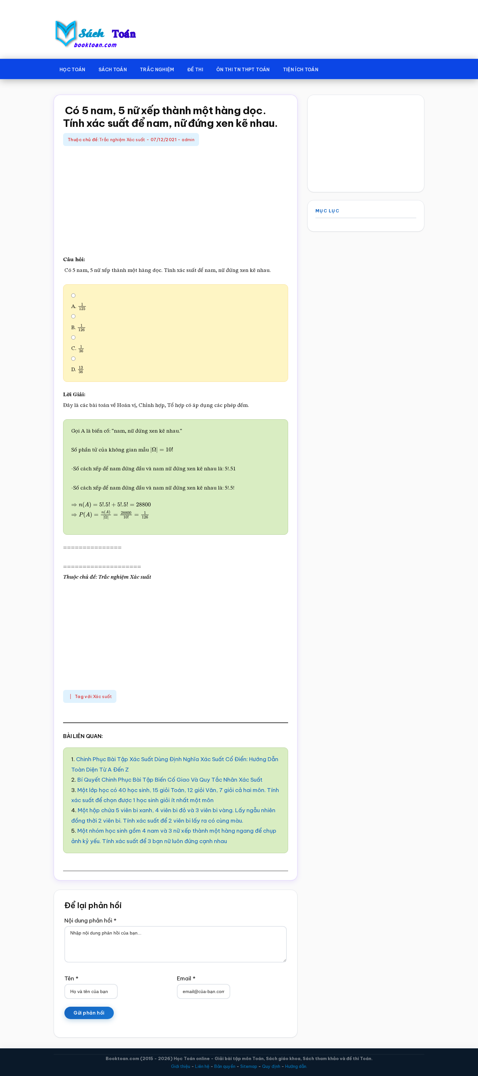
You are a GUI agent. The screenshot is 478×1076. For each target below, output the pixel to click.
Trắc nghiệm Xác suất (122, 139)
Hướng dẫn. (296, 1066)
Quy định (271, 1066)
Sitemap (248, 1066)
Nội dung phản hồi (90, 920)
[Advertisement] (175, 201)
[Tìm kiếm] (334, 68)
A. (77, 306)
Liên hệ (202, 1066)
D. (76, 369)
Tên (71, 978)
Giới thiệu (180, 1066)
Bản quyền (224, 1066)
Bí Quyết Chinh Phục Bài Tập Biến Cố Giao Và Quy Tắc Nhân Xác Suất (169, 779)
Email (186, 978)
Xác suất (102, 696)
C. (76, 348)
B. (77, 327)
